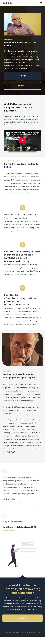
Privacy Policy (35, 632)
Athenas (27, 632)
